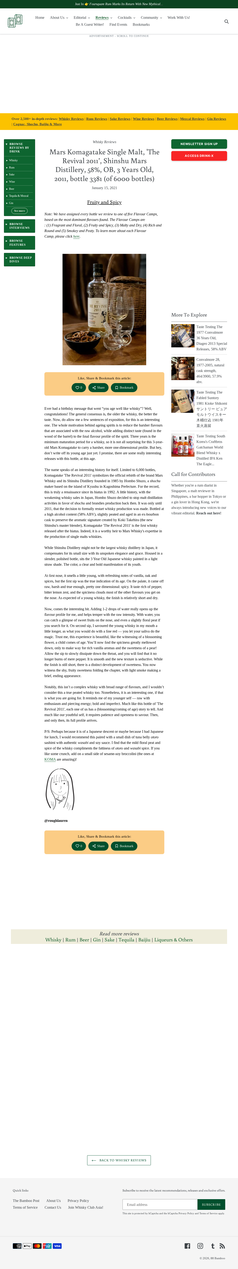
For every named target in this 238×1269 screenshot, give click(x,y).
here (76, 236)
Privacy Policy (78, 1201)
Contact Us (53, 1207)
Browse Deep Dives (21, 259)
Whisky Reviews (71, 119)
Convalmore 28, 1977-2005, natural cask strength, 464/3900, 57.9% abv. (210, 371)
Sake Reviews (120, 119)
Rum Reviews (96, 119)
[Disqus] (119, 1011)
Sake (110, 939)
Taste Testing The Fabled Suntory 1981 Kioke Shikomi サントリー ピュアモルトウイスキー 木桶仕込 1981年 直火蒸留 (211, 409)
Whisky (53, 939)
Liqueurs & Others (173, 939)
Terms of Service (25, 1207)
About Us (53, 1201)
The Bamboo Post (26, 1201)
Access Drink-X (199, 156)
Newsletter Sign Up (199, 144)
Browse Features (18, 242)
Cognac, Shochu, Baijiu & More (37, 124)
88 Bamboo (218, 1258)
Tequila (126, 939)
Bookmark (126, 387)
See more (19, 211)
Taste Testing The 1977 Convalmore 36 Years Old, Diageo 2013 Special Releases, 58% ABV (211, 338)
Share (101, 387)
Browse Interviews (20, 226)
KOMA (50, 759)
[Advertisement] (119, 72)
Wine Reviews (143, 119)
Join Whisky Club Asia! (85, 1207)
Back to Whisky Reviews (122, 1160)
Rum (70, 939)
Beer (84, 939)
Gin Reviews (216, 119)
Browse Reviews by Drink (19, 147)
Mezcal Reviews (192, 119)
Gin (97, 939)
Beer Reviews (167, 119)
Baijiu (144, 939)
